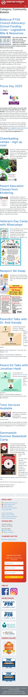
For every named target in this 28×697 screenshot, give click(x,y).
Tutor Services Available (10, 406)
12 (24, 495)
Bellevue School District (8, 514)
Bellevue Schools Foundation (9, 516)
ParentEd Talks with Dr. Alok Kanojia (13, 320)
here (22, 131)
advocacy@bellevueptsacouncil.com (17, 128)
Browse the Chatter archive (9, 539)
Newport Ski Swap (12, 271)
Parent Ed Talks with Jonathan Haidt (14, 366)
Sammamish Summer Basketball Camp (13, 436)
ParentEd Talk (21, 374)
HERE (25, 237)
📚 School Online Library (8, 504)
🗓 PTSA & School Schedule (9, 508)
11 (21, 495)
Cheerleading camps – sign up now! (11, 142)
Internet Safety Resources (9, 518)
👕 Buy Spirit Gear (7, 509)
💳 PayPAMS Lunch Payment (9, 503)
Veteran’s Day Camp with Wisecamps (14, 222)
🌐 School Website (7, 530)
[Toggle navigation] (25, 6)
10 (18, 495)
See (4, 354)
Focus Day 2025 (11, 86)
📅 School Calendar (7, 506)
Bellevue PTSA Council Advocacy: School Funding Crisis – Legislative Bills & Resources (13, 26)
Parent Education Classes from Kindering (12, 189)
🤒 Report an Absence (8, 532)
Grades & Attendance (7, 513)
